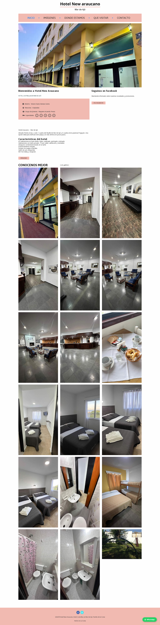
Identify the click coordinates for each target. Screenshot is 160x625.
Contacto (123, 17)
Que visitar (101, 17)
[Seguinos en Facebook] (78, 612)
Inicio (31, 17)
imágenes (24, 158)
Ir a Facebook (98, 103)
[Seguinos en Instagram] (82, 612)
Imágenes (49, 17)
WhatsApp (151, 619)
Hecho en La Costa (80, 621)
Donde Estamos (74, 17)
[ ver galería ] (64, 165)
